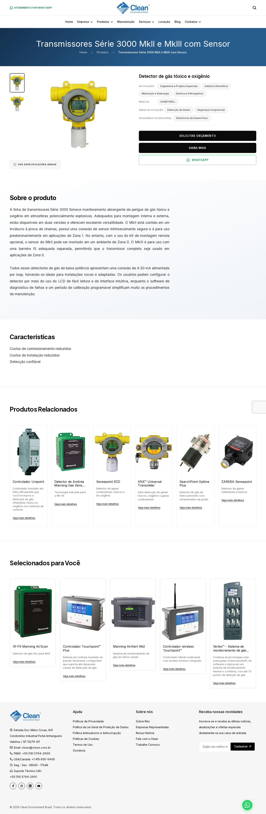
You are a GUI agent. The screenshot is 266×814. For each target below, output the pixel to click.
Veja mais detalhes (24, 517)
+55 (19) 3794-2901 (23, 776)
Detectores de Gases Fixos (192, 118)
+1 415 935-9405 (43, 759)
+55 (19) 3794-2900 (36, 753)
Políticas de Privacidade (88, 721)
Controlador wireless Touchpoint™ (178, 648)
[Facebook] (13, 786)
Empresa (83, 21)
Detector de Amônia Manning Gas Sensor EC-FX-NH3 (69, 483)
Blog (177, 21)
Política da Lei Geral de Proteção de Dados (101, 727)
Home (69, 21)
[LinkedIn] (30, 786)
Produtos (103, 21)
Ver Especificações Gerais (37, 164)
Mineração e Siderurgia (155, 93)
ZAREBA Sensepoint (236, 482)
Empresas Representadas (152, 727)
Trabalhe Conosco (148, 744)
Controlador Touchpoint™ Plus (82, 648)
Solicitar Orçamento (197, 135)
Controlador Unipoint (28, 482)
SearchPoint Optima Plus (194, 483)
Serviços (145, 21)
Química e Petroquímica (189, 93)
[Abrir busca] (254, 8)
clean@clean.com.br (36, 747)
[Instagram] (21, 786)
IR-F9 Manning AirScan (30, 646)
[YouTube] (38, 786)
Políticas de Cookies (86, 738)
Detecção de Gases (178, 109)
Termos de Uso (83, 744)
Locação (164, 21)
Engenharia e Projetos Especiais (179, 86)
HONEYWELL (167, 101)
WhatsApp (200, 160)
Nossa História (145, 733)
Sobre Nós (143, 721)
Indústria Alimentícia (216, 86)
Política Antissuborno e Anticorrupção (97, 733)
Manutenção (126, 21)
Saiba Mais (197, 147)
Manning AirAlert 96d (129, 646)
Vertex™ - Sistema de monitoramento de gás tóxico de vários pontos (230, 648)
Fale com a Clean (147, 738)
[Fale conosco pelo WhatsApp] (247, 805)
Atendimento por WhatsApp (33, 7)
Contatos (191, 21)
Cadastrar (241, 746)
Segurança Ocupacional (211, 109)
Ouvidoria (79, 750)
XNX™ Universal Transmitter (150, 483)
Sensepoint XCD (108, 482)
